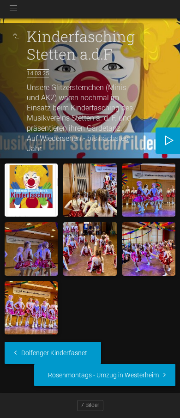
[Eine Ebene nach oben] (15, 36)
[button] (18, 399)
